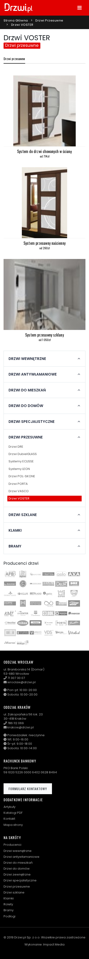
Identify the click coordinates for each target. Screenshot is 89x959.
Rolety (8, 904)
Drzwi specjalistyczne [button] (32, 421)
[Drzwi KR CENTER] (23, 613)
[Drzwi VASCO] (36, 632)
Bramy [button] (15, 546)
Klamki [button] (15, 530)
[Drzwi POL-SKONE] (48, 622)
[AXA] (74, 574)
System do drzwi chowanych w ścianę (44, 151)
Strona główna (16, 20)
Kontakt (9, 818)
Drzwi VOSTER (19, 498)
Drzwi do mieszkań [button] (27, 390)
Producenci (12, 844)
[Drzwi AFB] (10, 574)
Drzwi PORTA (18, 484)
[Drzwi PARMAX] (36, 622)
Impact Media (54, 944)
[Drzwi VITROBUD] (74, 632)
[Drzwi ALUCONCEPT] (36, 574)
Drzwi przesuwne (49, 20)
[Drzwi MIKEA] (23, 622)
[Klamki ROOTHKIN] (74, 622)
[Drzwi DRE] (74, 583)
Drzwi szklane (14, 892)
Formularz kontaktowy (28, 788)
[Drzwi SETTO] (10, 632)
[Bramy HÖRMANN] (36, 603)
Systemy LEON (19, 469)
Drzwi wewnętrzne (18, 851)
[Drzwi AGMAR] (23, 574)
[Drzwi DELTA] (61, 583)
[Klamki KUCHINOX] (36, 613)
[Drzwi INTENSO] (61, 603)
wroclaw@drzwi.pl (21, 682)
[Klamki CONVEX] (36, 583)
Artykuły (9, 807)
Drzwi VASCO (19, 491)
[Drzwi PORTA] (61, 622)
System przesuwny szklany (44, 335)
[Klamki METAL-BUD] (10, 622)
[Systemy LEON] (48, 613)
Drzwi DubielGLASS (23, 454)
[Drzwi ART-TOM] (48, 574)
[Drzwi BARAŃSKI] (10, 583)
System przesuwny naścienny (44, 243)
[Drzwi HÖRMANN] (23, 603)
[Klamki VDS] (48, 632)
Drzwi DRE (16, 446)
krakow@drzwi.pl (20, 727)
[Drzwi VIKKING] (61, 632)
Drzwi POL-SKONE (22, 476)
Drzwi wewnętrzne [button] (27, 358)
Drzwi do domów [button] (26, 405)
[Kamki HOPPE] (10, 603)
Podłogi (9, 916)
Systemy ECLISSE (21, 461)
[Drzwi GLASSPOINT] (74, 593)
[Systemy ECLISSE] (23, 593)
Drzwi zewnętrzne (17, 874)
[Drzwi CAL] (23, 583)
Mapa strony (13, 825)
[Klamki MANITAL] (61, 613)
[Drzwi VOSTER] (10, 642)
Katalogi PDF (13, 812)
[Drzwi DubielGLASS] (10, 593)
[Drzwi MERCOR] (74, 613)
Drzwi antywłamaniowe (21, 856)
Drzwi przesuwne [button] (26, 437)
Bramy (9, 910)
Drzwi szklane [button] (23, 514)
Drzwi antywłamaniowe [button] (33, 374)
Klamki (9, 898)
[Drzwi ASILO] (61, 574)
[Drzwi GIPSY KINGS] (61, 593)
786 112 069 (15, 723)
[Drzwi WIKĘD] (23, 642)
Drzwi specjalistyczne (20, 880)
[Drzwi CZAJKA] (48, 583)
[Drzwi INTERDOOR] (74, 603)
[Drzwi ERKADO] (36, 593)
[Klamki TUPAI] (23, 632)
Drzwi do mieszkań (18, 862)
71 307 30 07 (16, 678)
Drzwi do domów (17, 868)
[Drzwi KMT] (10, 613)
